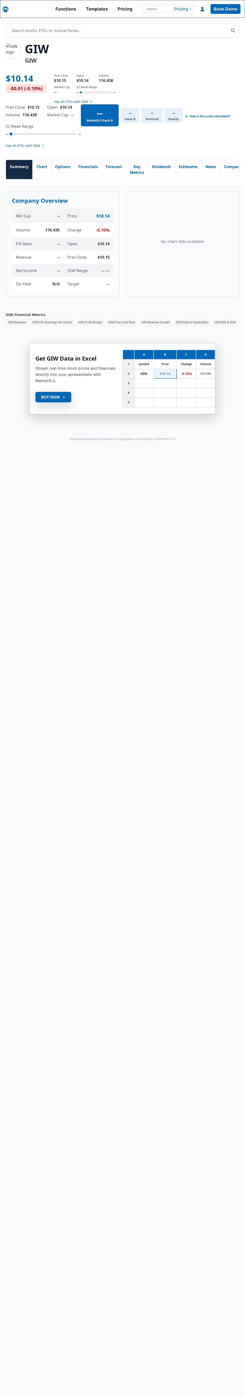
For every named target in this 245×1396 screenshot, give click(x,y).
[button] (202, 9)
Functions (66, 8)
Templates (97, 8)
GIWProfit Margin (90, 322)
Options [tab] (62, 166)
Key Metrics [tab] (137, 169)
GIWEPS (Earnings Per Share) (52, 322)
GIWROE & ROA (225, 322)
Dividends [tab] (161, 166)
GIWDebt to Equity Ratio (192, 322)
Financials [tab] (88, 166)
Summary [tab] (19, 166)
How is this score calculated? (209, 116)
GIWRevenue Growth (155, 322)
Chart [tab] (41, 166)
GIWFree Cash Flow (121, 322)
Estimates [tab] (188, 166)
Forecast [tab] (114, 166)
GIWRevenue (17, 322)
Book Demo (225, 8)
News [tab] (211, 166)
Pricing (125, 8)
